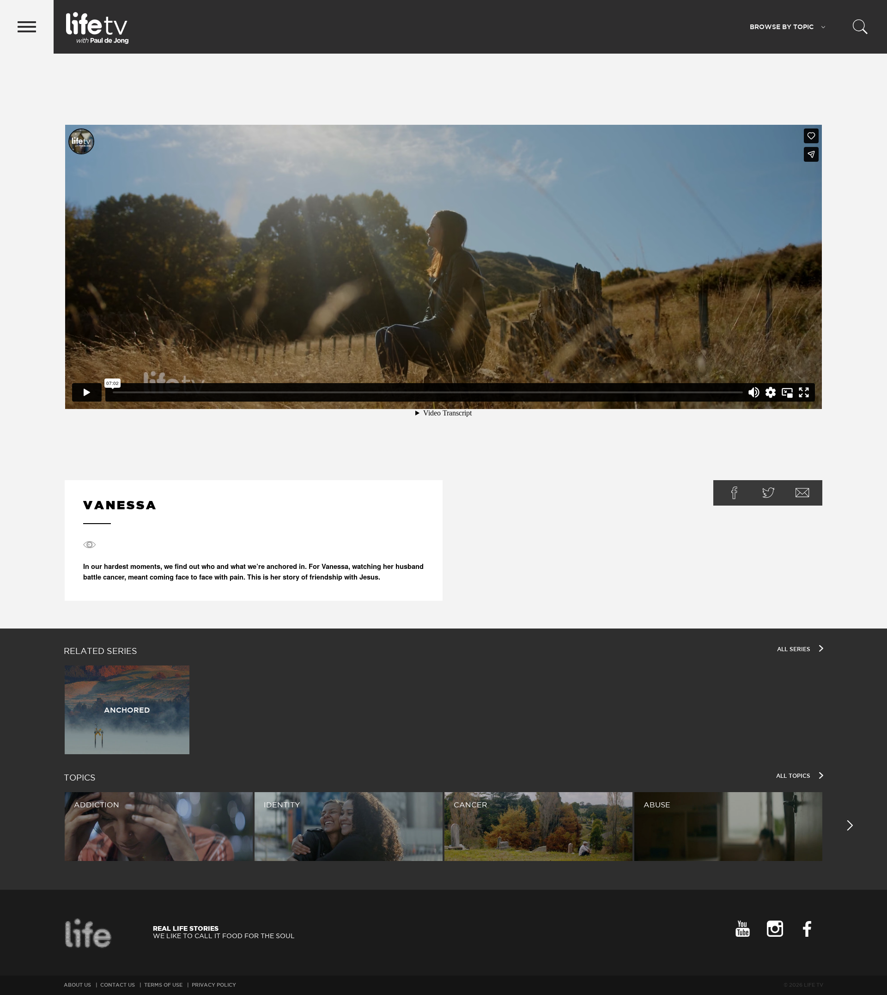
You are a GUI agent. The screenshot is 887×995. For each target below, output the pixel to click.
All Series (794, 649)
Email (802, 493)
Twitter (768, 493)
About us (77, 985)
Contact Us (117, 985)
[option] (443, 710)
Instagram (775, 929)
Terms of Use (163, 985)
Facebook (734, 493)
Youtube (742, 929)
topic (782, 27)
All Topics (794, 776)
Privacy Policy (214, 985)
